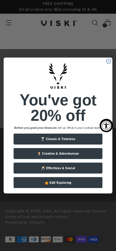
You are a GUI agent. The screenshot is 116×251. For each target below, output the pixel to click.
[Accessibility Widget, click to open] (106, 125)
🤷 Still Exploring (58, 182)
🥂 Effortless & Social (58, 168)
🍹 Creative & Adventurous (58, 153)
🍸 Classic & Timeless (58, 139)
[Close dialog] (108, 61)
